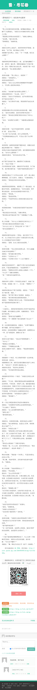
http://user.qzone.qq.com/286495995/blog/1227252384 (18, 550)
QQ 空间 (17, 548)
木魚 (13, 20)
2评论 (11, 22)
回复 (28, 664)
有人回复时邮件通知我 (18, 648)
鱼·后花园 (5, 684)
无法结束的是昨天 (8, 620)
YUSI (14, 686)
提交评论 (31, 649)
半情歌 (33, 620)
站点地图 (8, 687)
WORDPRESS (28, 684)
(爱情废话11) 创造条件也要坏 (13, 18)
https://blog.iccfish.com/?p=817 (21, 609)
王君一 (12, 664)
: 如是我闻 (7, 11)
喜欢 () (19, 594)
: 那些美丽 (17, 11)
